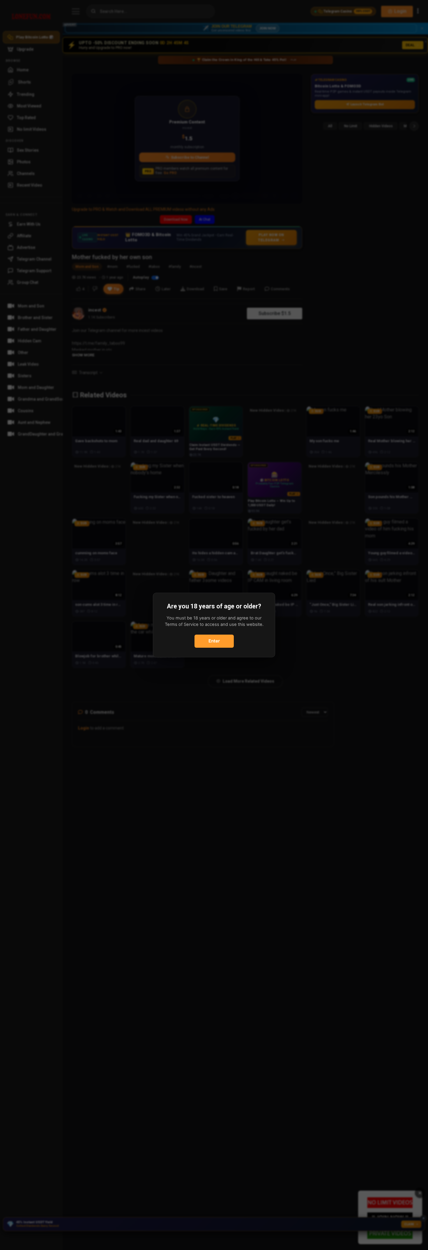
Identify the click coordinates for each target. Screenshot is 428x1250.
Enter (214, 641)
